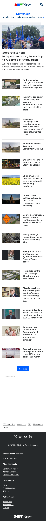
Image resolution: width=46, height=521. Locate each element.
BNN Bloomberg (9, 488)
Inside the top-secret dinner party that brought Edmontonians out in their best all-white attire (33, 103)
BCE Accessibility (10, 458)
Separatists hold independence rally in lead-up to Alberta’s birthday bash (22, 56)
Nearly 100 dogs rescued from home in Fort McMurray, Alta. (32, 238)
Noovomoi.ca (8, 505)
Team (6, 427)
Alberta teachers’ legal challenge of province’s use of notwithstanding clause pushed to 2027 (31, 294)
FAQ (29, 424)
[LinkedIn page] (30, 436)
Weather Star (8, 17)
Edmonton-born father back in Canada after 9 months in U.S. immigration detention (30, 333)
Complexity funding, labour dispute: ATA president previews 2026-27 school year (32, 314)
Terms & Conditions (10, 472)
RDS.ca (6, 508)
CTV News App (9, 424)
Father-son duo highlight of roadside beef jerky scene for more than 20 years (33, 84)
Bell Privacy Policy (10, 469)
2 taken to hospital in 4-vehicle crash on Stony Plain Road (33, 162)
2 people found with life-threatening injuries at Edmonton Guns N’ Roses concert (33, 256)
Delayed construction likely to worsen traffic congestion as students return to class (33, 220)
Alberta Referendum (26, 17)
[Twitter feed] (15, 436)
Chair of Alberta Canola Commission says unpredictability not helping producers (33, 181)
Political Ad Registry (11, 475)
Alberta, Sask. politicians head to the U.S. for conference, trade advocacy (32, 200)
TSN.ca (6, 491)
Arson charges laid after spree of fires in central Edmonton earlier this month (33, 353)
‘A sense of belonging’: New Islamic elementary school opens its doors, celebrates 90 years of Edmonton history (33, 127)
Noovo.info (7, 502)
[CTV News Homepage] (23, 4)
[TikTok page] (20, 436)
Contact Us (21, 424)
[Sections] (4, 4)
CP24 (5, 485)
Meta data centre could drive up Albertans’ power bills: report (31, 275)
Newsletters (38, 424)
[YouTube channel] (25, 436)
